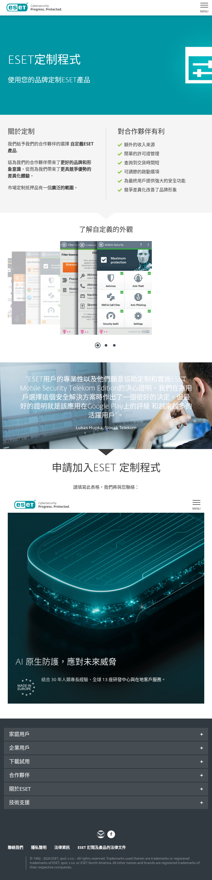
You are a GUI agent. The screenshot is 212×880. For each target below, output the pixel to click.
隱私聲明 (39, 847)
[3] (114, 345)
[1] (98, 345)
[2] (106, 345)
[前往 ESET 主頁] (34, 7)
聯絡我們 (15, 847)
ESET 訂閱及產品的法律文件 (102, 847)
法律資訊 (62, 847)
